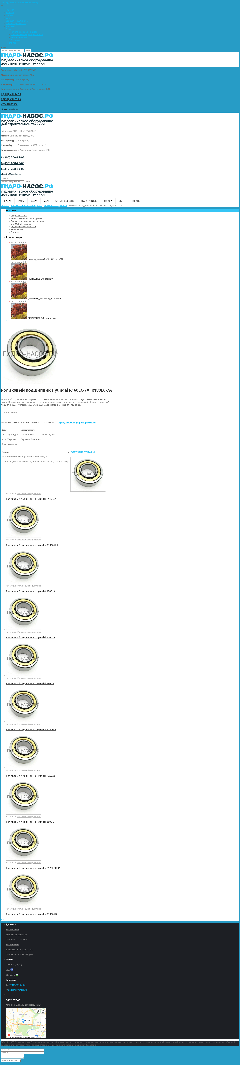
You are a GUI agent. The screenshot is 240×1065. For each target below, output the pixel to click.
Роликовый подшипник (55, 205)
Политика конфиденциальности (27, 34)
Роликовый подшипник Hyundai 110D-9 (30, 637)
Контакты (11, 42)
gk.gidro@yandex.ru (9, 109)
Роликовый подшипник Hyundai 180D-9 (30, 591)
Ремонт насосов (19, 37)
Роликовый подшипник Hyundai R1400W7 (31, 914)
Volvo (8, 18)
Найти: (4, 47)
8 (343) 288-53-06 (12, 169)
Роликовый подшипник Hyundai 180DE (30, 683)
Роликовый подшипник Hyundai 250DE (30, 821)
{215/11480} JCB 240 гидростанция (44, 298)
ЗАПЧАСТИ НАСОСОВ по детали (26, 205)
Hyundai (10, 12)
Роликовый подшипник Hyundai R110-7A (31, 498)
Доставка (10, 26)
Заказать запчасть (10, 413)
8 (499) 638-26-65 (11, 99)
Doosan (9, 15)
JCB (24, 242)
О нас (8, 29)
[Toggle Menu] (2, 5)
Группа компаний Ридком (24, 31)
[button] (120, 2)
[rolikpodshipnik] (31, 383)
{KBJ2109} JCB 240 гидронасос (41, 318)
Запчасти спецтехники (17, 20)
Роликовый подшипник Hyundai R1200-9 (31, 729)
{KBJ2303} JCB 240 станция (40, 278)
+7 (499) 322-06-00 (17, 985)
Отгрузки (15, 40)
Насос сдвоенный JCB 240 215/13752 (45, 259)
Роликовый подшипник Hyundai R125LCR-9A (33, 867)
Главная (10, 9)
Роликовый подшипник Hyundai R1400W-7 (32, 545)
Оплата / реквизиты (16, 23)
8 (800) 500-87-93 (11, 94)
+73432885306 (9, 104)
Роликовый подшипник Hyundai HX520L (30, 775)
